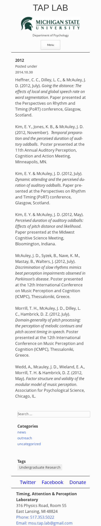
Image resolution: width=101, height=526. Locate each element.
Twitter (28, 482)
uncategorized (29, 444)
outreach (24, 438)
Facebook (52, 482)
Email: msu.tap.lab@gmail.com (44, 523)
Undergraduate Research (40, 467)
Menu (50, 45)
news (21, 432)
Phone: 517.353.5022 (35, 517)
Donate (77, 482)
